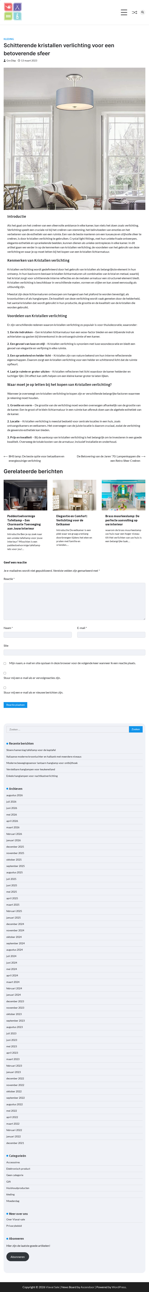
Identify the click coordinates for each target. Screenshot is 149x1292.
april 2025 (12, 898)
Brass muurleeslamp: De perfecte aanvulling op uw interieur (122, 520)
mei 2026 (11, 814)
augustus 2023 (14, 1027)
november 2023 (15, 1007)
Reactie (9, 578)
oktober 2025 (14, 859)
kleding (9, 39)
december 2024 (15, 924)
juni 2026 (11, 808)
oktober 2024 (14, 936)
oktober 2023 (14, 1014)
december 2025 (15, 846)
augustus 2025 (14, 872)
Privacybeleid (14, 1225)
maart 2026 (12, 827)
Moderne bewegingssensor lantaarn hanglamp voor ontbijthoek (42, 763)
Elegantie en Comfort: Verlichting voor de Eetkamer (72, 520)
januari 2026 (13, 840)
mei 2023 (11, 1046)
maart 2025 (12, 904)
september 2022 (15, 1097)
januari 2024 (13, 994)
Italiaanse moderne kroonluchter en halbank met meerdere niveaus (43, 756)
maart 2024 (12, 982)
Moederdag (12, 1201)
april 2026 (12, 821)
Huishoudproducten (17, 1188)
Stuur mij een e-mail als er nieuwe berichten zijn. (33, 692)
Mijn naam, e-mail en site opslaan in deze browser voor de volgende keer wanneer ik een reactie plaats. (72, 663)
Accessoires (13, 1162)
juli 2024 (11, 956)
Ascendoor (87, 1287)
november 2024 (15, 930)
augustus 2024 (14, 949)
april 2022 (12, 1117)
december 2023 (15, 1001)
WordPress (119, 1287)
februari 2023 (14, 1065)
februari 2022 (14, 1130)
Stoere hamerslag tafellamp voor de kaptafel (31, 750)
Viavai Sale (52, 1287)
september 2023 (15, 1020)
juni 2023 (11, 1040)
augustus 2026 (14, 795)
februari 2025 (14, 911)
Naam (8, 627)
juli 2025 (11, 879)
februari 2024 (14, 988)
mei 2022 (11, 1110)
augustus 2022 (14, 1104)
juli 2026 (11, 801)
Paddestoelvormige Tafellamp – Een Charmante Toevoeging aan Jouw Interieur (24, 522)
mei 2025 (11, 891)
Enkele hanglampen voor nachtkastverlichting (32, 775)
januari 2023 (13, 1072)
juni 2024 (11, 962)
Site (6, 645)
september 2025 (15, 866)
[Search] (142, 12)
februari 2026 (14, 833)
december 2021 (15, 1143)
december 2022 (15, 1078)
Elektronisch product (18, 1168)
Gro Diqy (11, 60)
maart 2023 (12, 1059)
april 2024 (12, 975)
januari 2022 (13, 1136)
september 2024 (15, 943)
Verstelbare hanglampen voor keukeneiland (30, 769)
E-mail (82, 627)
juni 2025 (11, 885)
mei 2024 (11, 969)
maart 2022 (12, 1123)
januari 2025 (13, 917)
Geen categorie (14, 1175)
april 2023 (12, 1052)
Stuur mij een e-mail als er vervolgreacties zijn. (32, 677)
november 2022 (15, 1085)
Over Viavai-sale (15, 1219)
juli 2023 (11, 1033)
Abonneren (18, 1256)
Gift (8, 1181)
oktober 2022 (14, 1091)
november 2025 (15, 853)
